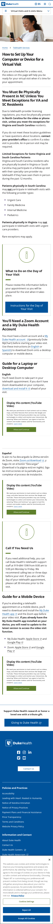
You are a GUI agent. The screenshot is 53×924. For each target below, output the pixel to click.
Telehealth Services (21, 47)
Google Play (13, 642)
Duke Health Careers (12, 849)
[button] (38, 4)
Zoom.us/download (30, 460)
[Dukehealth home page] (6, 4)
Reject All (26, 910)
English (35, 346)
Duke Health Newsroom (13, 854)
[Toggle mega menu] (45, 4)
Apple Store (32, 638)
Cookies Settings (26, 901)
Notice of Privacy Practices (15, 807)
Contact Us (28, 768)
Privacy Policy (17, 895)
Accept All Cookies (26, 918)
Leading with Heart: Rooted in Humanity (22, 798)
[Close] (49, 859)
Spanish (6, 350)
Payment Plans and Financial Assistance (22, 812)
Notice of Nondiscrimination (16, 803)
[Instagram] (25, 753)
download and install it (14, 388)
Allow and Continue (21, 429)
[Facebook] (19, 753)
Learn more (18, 424)
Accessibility (8, 793)
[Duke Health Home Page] (19, 743)
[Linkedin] (30, 753)
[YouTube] (25, 758)
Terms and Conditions (13, 821)
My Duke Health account (25, 337)
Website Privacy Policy (13, 826)
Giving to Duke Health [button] (24, 722)
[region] (26, 890)
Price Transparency (11, 817)
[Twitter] (19, 758)
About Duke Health (11, 840)
